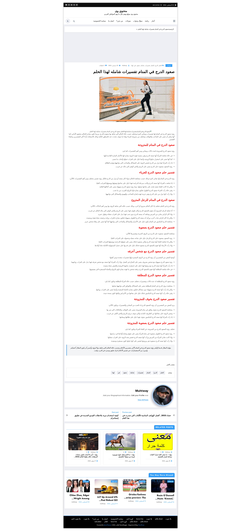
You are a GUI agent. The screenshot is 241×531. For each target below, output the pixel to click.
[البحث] (74, 21)
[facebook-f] (77, 5)
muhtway (124, 65)
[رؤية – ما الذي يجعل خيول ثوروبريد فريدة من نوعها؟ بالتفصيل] (120, 442)
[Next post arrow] (66, 415)
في (135, 65)
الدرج (156, 65)
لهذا (132, 65)
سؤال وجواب (137, 21)
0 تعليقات (101, 65)
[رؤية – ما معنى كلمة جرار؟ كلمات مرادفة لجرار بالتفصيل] (158, 442)
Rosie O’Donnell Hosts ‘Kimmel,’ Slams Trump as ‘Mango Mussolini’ (164, 497)
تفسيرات (147, 65)
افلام (106, 521)
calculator (98, 521)
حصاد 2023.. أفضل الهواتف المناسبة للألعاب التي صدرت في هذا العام (146, 416)
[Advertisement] (120, 46)
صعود (138, 65)
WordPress (141, 525)
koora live (139, 519)
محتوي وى (121, 11)
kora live (114, 521)
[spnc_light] (68, 21)
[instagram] (69, 5)
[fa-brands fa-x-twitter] (74, 5)
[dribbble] (71, 5)
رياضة (147, 21)
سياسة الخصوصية (99, 21)
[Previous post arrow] (174, 415)
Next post (115, 412)
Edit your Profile (137, 395)
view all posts (143, 400)
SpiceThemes (107, 525)
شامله (142, 65)
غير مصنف (85, 481)
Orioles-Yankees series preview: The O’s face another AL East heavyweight (135, 496)
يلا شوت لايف (76, 519)
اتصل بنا (111, 21)
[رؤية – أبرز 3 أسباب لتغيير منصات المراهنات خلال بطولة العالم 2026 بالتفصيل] (83, 442)
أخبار (153, 21)
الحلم (160, 65)
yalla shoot (158, 519)
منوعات (128, 21)
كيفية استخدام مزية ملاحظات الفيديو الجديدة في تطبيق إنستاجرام (97, 416)
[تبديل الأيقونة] (174, 21)
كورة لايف (129, 519)
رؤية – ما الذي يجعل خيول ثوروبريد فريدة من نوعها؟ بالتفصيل (123, 456)
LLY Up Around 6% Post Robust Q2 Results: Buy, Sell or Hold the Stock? (107, 498)
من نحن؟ (119, 21)
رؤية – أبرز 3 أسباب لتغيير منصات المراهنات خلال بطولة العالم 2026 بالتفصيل (86, 456)
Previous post (127, 412)
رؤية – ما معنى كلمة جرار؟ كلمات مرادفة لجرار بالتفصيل (161, 456)
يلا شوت (168, 519)
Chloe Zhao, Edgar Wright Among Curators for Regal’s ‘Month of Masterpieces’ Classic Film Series (78, 497)
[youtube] (66, 5)
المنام (152, 65)
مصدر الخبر (171, 364)
